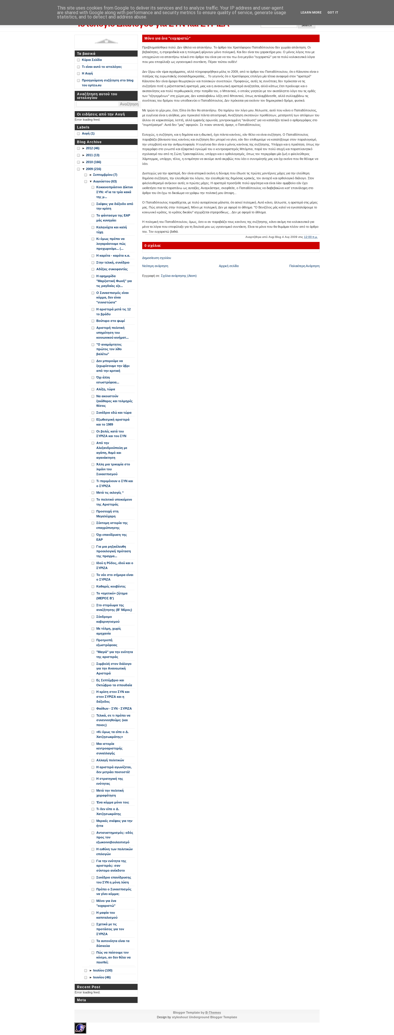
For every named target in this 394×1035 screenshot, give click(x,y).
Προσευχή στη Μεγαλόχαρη (107, 514)
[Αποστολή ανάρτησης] (319, 236)
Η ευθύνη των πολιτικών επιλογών (114, 851)
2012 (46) (93, 148)
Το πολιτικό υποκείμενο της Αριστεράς (114, 502)
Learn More (311, 12)
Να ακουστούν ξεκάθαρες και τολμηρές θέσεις (114, 401)
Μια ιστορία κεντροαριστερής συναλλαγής (109, 748)
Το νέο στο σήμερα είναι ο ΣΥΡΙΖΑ (114, 577)
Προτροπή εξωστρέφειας (106, 642)
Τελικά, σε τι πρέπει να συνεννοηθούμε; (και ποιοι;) (113, 720)
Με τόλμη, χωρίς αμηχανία (108, 631)
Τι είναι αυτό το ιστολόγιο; (102, 66)
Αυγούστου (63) (105, 181)
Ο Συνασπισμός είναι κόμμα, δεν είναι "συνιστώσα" (112, 297)
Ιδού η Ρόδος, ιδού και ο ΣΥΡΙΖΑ (114, 565)
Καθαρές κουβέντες (111, 586)
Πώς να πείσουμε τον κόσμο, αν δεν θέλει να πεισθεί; (113, 957)
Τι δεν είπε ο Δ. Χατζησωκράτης (108, 811)
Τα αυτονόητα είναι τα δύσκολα (113, 943)
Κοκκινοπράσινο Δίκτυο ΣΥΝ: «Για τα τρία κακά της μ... (114, 192)
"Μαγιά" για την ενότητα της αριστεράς (114, 654)
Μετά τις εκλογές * (109, 492)
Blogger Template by (197, 1012)
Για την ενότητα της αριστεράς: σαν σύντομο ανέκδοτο (111, 865)
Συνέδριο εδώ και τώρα (114, 412)
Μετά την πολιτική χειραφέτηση (110, 793)
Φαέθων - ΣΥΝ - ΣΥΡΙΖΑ (114, 708)
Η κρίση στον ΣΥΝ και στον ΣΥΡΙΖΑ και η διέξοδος (113, 696)
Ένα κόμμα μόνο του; (112, 802)
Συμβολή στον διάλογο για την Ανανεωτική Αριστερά (114, 668)
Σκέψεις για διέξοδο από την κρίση (114, 206)
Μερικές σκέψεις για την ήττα (114, 823)
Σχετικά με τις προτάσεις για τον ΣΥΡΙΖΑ (110, 929)
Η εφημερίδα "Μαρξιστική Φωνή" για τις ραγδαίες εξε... (114, 281)
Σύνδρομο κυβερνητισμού (107, 619)
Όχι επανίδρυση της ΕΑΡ (111, 537)
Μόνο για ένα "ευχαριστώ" (168, 38)
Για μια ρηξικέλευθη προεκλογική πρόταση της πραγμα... (113, 551)
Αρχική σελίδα (229, 266)
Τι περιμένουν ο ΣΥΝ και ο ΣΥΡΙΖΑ (114, 483)
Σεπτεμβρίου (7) (105, 174)
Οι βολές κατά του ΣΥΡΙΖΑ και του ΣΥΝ (111, 434)
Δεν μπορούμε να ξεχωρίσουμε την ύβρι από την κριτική (113, 365)
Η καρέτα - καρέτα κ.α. (113, 255)
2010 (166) (93, 162)
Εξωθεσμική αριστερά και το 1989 (113, 422)
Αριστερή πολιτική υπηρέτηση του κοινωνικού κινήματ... (112, 332)
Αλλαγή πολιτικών (110, 760)
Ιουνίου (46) (102, 977)
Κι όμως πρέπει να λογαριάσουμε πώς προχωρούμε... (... (111, 243)
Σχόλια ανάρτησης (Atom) (179, 275)
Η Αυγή (87, 73)
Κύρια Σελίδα (92, 59)
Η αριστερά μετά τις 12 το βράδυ (113, 311)
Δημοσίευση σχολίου (156, 258)
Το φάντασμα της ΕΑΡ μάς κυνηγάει (113, 218)
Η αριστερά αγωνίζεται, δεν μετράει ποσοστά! (114, 769)
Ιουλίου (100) (102, 970)
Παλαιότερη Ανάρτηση (304, 266)
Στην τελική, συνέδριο (113, 262)
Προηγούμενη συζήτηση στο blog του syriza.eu (108, 83)
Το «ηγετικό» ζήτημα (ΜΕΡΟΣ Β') (111, 596)
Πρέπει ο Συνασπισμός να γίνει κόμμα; (114, 891)
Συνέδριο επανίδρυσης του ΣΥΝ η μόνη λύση (113, 880)
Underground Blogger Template (213, 1017)
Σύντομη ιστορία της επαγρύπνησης (112, 525)
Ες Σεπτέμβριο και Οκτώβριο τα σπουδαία (114, 682)
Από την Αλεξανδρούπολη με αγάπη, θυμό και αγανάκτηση (111, 450)
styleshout (180, 1017)
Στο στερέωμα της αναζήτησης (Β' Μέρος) (114, 607)
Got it (332, 12)
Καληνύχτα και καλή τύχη (111, 229)
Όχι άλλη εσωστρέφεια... (107, 380)
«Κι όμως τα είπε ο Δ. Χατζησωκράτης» (112, 734)
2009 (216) (93, 169)
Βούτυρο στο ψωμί (110, 320)
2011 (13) (93, 155)
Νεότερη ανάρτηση (155, 266)
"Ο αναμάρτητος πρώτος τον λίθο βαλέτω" (109, 349)
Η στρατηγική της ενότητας (109, 781)
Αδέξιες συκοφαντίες (112, 269)
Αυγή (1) (88, 133)
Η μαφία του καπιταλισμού (106, 915)
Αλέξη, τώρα (105, 389)
